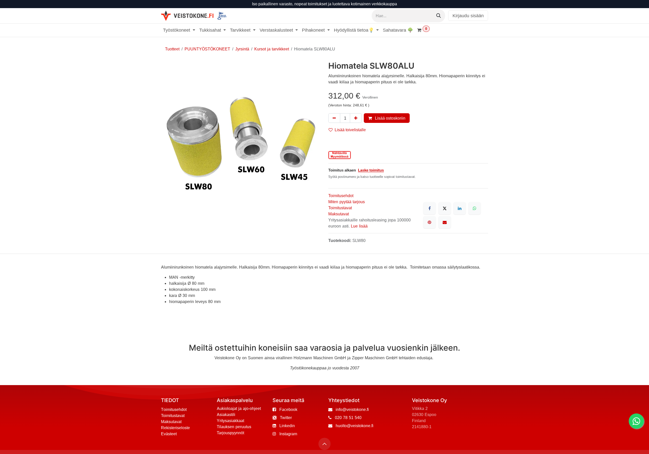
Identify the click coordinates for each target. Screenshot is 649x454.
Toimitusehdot (340, 195)
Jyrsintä (242, 48)
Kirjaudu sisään (468, 15)
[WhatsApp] (474, 208)
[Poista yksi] (334, 118)
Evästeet (169, 433)
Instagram (288, 433)
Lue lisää (359, 226)
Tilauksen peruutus (234, 426)
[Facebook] (429, 208)
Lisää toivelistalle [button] (350, 129)
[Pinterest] (429, 222)
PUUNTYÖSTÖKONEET (207, 48)
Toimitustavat (340, 207)
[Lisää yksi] (356, 118)
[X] (445, 208)
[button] (324, 444)
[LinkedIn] (460, 208)
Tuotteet (172, 48)
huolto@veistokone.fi (354, 425)
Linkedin (287, 425)
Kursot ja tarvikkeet (271, 48)
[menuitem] (179, 30)
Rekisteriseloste (175, 427)
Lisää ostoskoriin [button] (389, 118)
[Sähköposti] (445, 222)
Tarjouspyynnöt (230, 432)
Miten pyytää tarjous (346, 201)
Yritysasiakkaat (230, 420)
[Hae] (438, 15)
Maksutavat (338, 213)
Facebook (288, 409)
